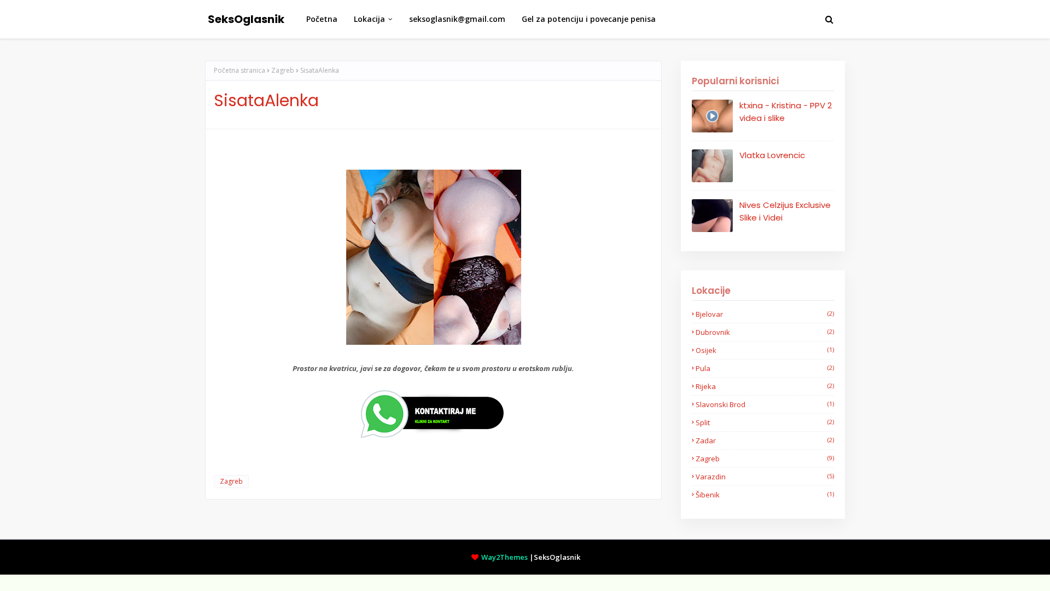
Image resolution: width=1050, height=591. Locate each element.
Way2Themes (504, 557)
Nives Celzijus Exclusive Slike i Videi (785, 211)
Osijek (765, 350)
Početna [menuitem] (321, 19)
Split (765, 422)
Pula (765, 368)
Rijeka (765, 386)
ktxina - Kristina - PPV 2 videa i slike (785, 112)
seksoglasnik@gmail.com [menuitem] (457, 19)
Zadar (765, 440)
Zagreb (282, 70)
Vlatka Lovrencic (772, 155)
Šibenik (765, 495)
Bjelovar (765, 314)
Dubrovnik (765, 332)
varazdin (765, 477)
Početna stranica (239, 70)
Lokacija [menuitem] (369, 19)
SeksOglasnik (246, 19)
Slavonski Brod (765, 404)
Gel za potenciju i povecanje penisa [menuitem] (589, 19)
